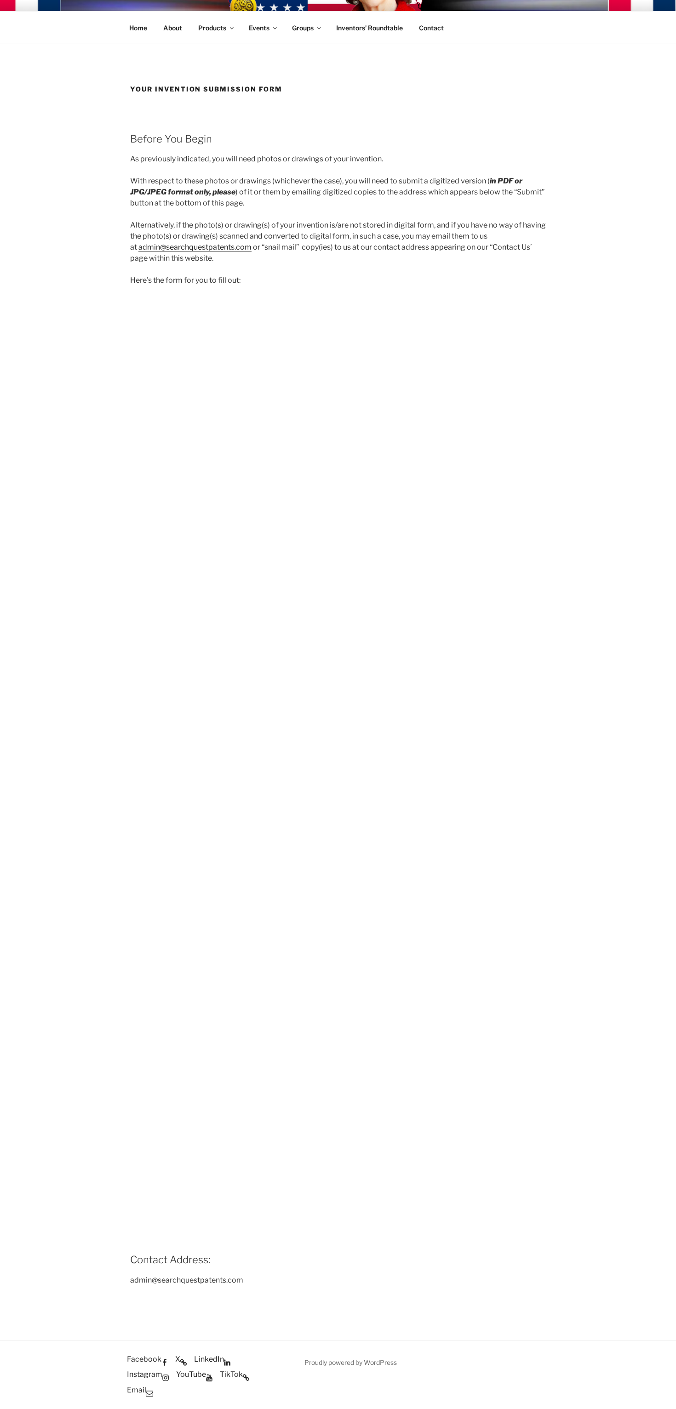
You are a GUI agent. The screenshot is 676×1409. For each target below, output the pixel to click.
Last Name (365, 320)
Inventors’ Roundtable (369, 28)
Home (138, 28)
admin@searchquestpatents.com (195, 247)
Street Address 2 (158, 419)
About (172, 28)
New (148, 815)
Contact (431, 28)
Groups (303, 28)
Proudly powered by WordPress (350, 1362)
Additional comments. (170, 1120)
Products (212, 28)
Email (142, 568)
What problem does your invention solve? (200, 618)
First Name (151, 320)
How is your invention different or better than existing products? (238, 1031)
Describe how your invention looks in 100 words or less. (223, 851)
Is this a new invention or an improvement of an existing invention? (242, 797)
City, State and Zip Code (170, 469)
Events (259, 28)
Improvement (164, 830)
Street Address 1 (158, 369)
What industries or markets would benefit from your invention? (236, 707)
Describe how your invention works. (190, 941)
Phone (141, 518)
